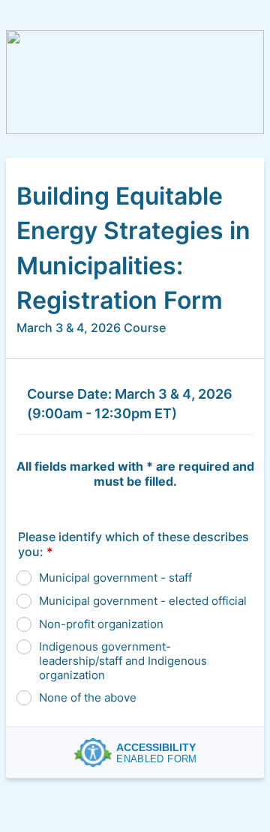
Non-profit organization (101, 624)
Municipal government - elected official (143, 601)
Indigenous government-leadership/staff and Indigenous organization (123, 660)
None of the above (87, 697)
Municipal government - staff (115, 577)
